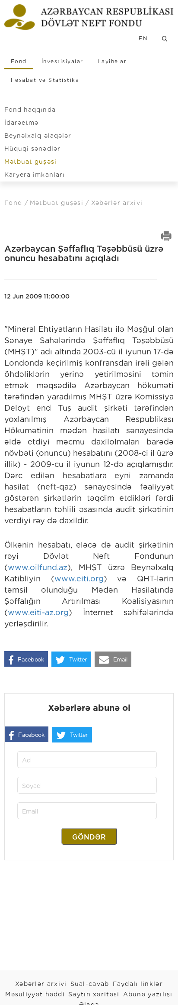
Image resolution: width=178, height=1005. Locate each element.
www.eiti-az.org (38, 612)
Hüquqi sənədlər (32, 148)
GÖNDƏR (89, 837)
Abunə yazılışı (148, 994)
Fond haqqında (30, 109)
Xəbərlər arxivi (41, 983)
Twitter (78, 659)
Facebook (31, 659)
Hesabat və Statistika (45, 80)
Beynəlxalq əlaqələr (37, 135)
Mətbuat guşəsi (30, 161)
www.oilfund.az (37, 567)
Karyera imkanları (34, 174)
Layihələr (112, 61)
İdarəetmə (21, 122)
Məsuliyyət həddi (35, 994)
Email (120, 659)
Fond (19, 61)
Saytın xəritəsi (94, 994)
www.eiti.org (79, 578)
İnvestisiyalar (62, 61)
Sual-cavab (89, 983)
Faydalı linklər (138, 983)
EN (143, 38)
